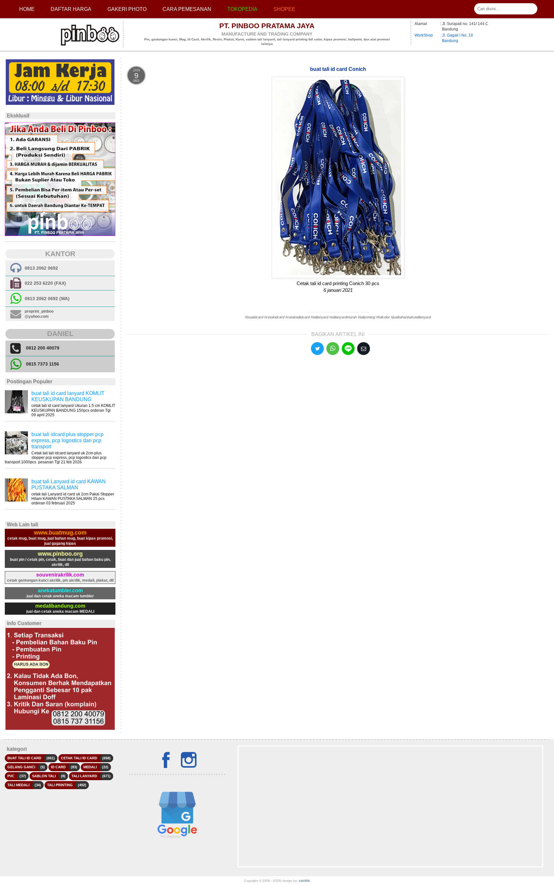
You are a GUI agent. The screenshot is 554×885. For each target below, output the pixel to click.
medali (90, 767)
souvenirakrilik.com (60, 574)
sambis (304, 880)
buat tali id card (24, 758)
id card (58, 767)
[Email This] (363, 348)
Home (27, 9)
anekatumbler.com (60, 590)
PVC (10, 776)
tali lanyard (84, 776)
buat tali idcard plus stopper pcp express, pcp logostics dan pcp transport (67, 440)
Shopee (284, 9)
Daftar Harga (71, 9)
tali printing (60, 785)
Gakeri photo (127, 9)
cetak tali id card (79, 758)
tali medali (18, 785)
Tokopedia (242, 9)
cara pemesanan (187, 9)
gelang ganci (21, 767)
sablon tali (44, 776)
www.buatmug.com (60, 532)
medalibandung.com (60, 606)
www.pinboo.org (60, 554)
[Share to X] (317, 348)
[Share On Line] (348, 348)
